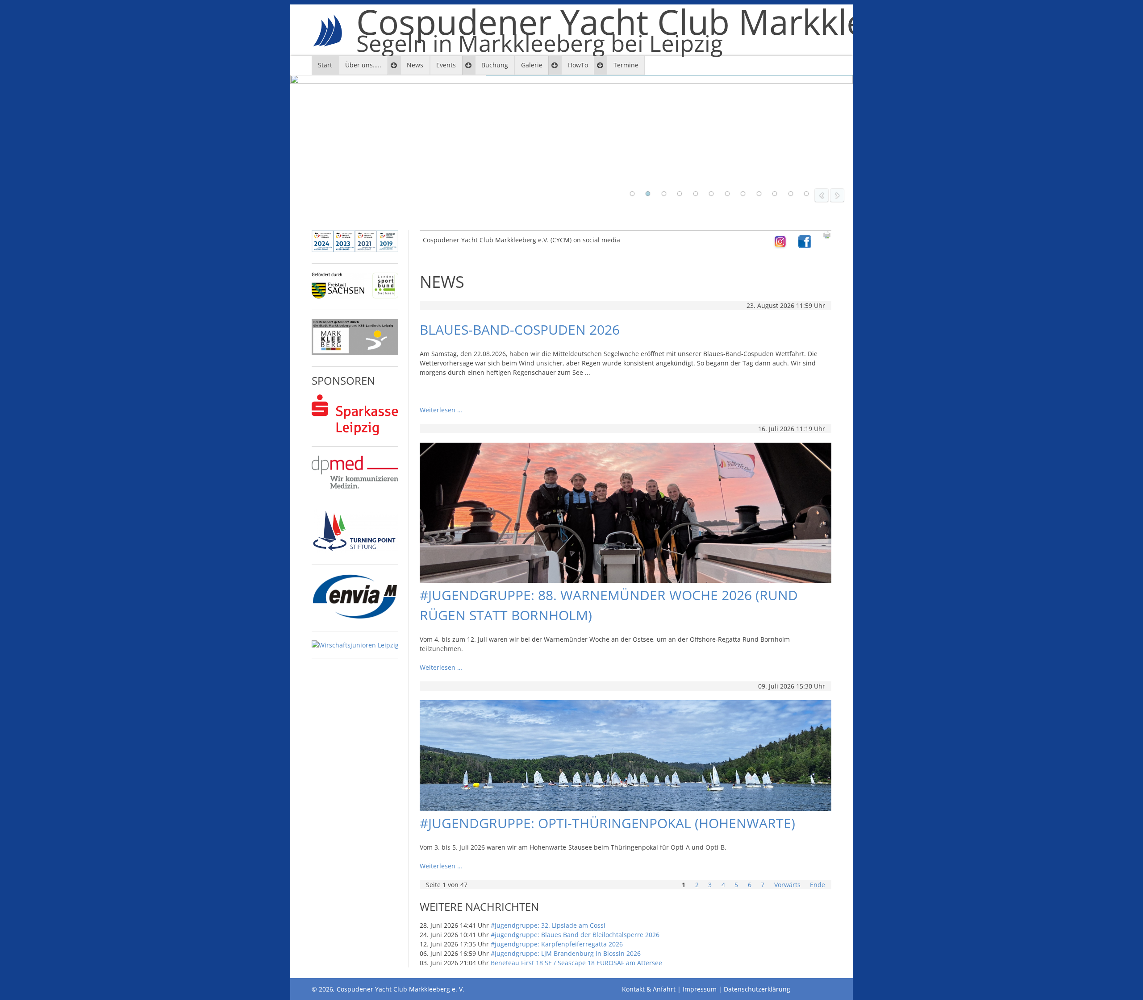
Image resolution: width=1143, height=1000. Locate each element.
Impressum (700, 989)
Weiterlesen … (441, 410)
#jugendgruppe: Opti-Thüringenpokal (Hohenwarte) (607, 823)
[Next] (837, 195)
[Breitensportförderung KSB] (355, 353)
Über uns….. (363, 65)
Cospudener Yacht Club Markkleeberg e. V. (694, 30)
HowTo (578, 65)
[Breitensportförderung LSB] (355, 296)
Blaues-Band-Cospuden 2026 (520, 329)
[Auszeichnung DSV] (355, 249)
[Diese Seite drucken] (826, 236)
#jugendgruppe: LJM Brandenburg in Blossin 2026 (566, 953)
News (415, 65)
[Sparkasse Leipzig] (355, 432)
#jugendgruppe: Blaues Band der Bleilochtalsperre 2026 (575, 934)
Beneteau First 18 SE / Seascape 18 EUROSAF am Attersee (576, 963)
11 (790, 193)
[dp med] (355, 486)
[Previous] (821, 195)
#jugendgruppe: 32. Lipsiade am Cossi (548, 925)
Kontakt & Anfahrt (649, 989)
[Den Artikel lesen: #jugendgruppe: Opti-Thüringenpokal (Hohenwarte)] (625, 808)
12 (806, 193)
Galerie (531, 65)
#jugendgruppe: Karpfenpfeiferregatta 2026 (557, 944)
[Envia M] (355, 617)
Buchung (494, 65)
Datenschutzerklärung (757, 989)
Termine (625, 65)
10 (774, 193)
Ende (817, 884)
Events (446, 65)
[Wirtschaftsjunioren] (355, 645)
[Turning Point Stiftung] (355, 550)
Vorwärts (787, 884)
